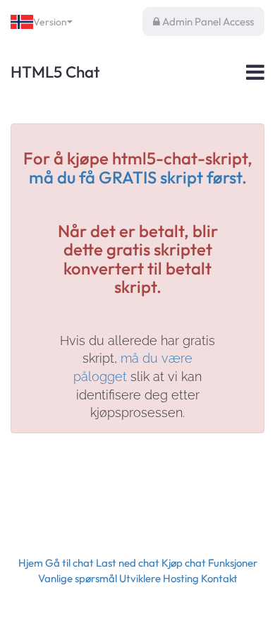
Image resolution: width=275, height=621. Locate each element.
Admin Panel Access (207, 21)
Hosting (181, 578)
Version (50, 22)
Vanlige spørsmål (77, 578)
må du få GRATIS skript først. (138, 177)
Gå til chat (69, 562)
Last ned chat (127, 562)
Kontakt (219, 578)
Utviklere (140, 578)
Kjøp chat (183, 562)
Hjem (30, 562)
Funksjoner (232, 562)
